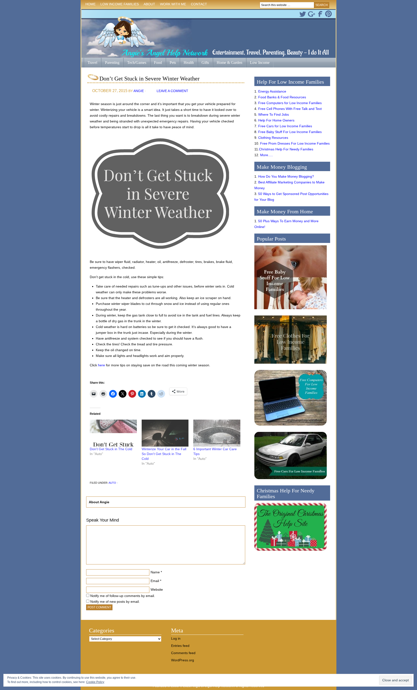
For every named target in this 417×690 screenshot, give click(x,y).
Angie (138, 91)
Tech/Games (134, 63)
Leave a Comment (172, 91)
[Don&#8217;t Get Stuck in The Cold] (113, 433)
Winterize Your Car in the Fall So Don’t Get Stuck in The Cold (164, 454)
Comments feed (183, 653)
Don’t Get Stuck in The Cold (111, 449)
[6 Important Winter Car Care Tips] (216, 433)
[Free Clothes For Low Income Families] (290, 365)
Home (90, 4)
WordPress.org (182, 660)
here (101, 365)
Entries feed (180, 646)
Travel (90, 63)
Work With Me (173, 4)
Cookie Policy (95, 682)
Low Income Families (118, 5)
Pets (173, 62)
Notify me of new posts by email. (115, 601)
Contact (199, 4)
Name (155, 572)
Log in (176, 638)
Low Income (258, 63)
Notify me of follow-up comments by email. (122, 596)
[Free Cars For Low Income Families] (290, 480)
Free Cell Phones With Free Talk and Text (290, 109)
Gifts (203, 63)
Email (155, 581)
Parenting (112, 62)
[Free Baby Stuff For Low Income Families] (290, 310)
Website (157, 589)
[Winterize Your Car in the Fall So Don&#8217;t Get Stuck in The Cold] (165, 433)
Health (187, 63)
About (148, 5)
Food (158, 62)
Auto (112, 482)
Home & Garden (227, 63)
